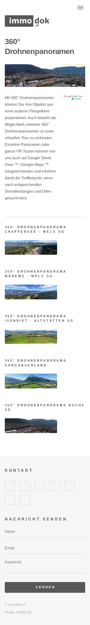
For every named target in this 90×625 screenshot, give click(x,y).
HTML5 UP (24, 612)
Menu (80, 7)
